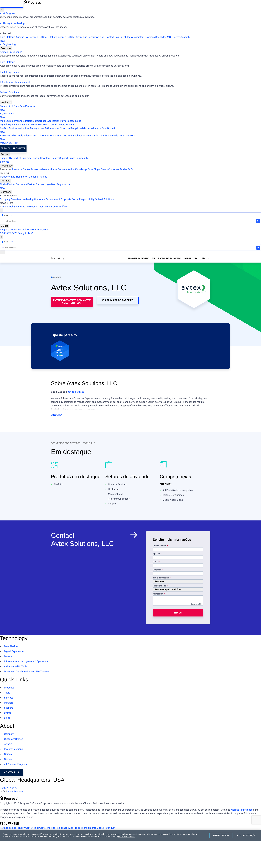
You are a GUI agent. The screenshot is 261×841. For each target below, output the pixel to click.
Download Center (49, 158)
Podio (62, 124)
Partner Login (43, 184)
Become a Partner (25, 184)
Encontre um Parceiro (138, 258)
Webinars (44, 169)
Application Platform (58, 121)
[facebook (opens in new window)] (2, 824)
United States (76, 391)
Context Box (112, 37)
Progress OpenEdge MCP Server (162, 37)
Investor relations (13, 749)
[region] (130, 835)
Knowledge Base (84, 169)
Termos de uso (8, 827)
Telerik (33, 124)
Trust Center (44, 206)
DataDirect (31, 121)
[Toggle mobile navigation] (2, 252)
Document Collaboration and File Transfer (26, 671)
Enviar (178, 612)
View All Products (13, 148)
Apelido (156, 554)
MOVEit (70, 124)
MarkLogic (6, 121)
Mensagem (158, 594)
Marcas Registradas (241, 809)
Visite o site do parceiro (117, 300)
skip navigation (11, 3)
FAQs (130, 169)
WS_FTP (13, 143)
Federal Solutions (9, 92)
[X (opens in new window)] (6, 824)
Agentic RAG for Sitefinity (43, 37)
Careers (55, 206)
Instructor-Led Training (12, 176)
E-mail (156, 562)
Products (6, 102)
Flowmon (65, 128)
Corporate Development (47, 199)
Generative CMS (96, 37)
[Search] (1, 210)
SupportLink (6, 229)
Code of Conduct (106, 827)
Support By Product (10, 158)
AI (2, 9)
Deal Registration (35, 186)
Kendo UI (43, 124)
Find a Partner (7, 184)
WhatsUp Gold (98, 128)
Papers (34, 169)
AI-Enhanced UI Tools (11, 135)
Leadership (27, 199)
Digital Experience (9, 72)
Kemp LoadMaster (80, 128)
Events (104, 169)
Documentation (66, 169)
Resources (7, 165)
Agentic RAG (22, 37)
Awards (8, 744)
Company (6, 191)
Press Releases (28, 206)
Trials (7, 692)
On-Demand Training (36, 176)
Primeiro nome (159, 546)
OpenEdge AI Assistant (131, 37)
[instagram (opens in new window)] (13, 824)
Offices (64, 206)
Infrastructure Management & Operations (37, 128)
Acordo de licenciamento (82, 827)
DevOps (4, 128)
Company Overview (10, 199)
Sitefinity (24, 124)
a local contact (15, 791)
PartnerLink (20, 229)
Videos (53, 169)
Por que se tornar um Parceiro (166, 258)
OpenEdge (75, 121)
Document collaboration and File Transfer (85, 135)
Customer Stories (117, 169)
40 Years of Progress (15, 764)
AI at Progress (7, 13)
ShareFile (53, 124)
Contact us (11, 772)
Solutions (6, 48)
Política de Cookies (126, 836)
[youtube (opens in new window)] (10, 824)
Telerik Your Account (38, 229)
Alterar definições (246, 835)
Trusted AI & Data (9, 106)
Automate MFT (67, 137)
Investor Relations (9, 206)
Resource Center (21, 169)
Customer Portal (31, 158)
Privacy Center (24, 827)
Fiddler (45, 135)
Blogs (97, 169)
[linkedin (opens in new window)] (17, 824)
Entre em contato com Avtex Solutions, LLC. (72, 301)
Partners (5, 180)
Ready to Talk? (25, 233)
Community (81, 158)
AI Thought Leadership (12, 23)
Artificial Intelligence (11, 52)
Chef (11, 128)
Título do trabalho (161, 578)
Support (5, 154)
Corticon (41, 121)
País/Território (159, 586)
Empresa (157, 570)
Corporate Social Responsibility (77, 199)
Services (4, 161)
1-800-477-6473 (8, 233)
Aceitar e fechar (221, 835)
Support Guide (67, 158)
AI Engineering (8, 44)
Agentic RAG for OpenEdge (72, 37)
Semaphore (18, 121)
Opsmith (95, 39)
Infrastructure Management (15, 82)
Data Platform (7, 37)
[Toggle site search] (1, 237)
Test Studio (56, 135)
